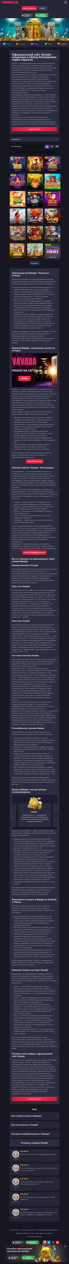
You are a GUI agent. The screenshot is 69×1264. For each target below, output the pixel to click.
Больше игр (34, 263)
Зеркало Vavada (34, 129)
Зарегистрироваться (29, 8)
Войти (43, 8)
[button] (2, 29)
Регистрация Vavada (34, 1099)
